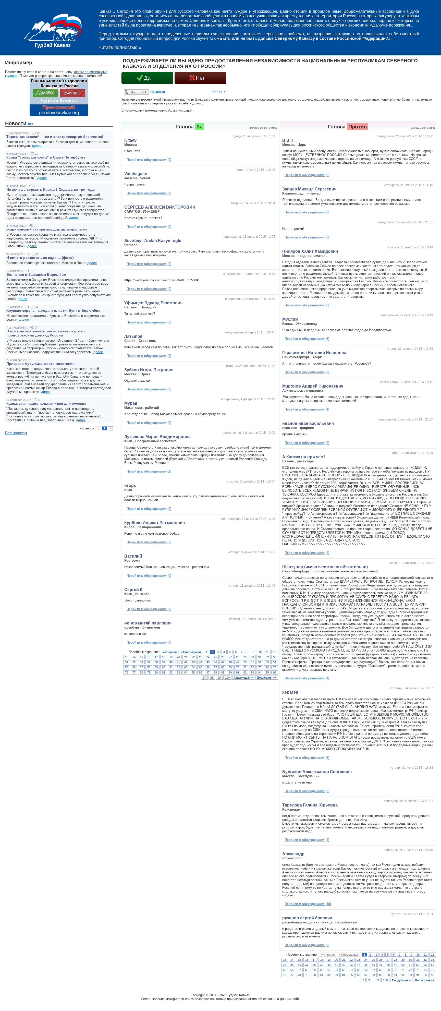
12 (274, 652)
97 (204, 677)
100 (227, 677)
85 (193, 672)
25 (215, 657)
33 (274, 657)
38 (156, 662)
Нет (200, 78)
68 (222, 667)
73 (259, 667)
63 (185, 667)
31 (259, 657)
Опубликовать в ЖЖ (130, 92)
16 (148, 657)
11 (267, 652)
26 (222, 657)
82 (171, 672)
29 (245, 657)
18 (163, 657)
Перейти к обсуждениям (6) (307, 339)
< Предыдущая (191, 652)
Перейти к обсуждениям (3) (307, 758)
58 (148, 667)
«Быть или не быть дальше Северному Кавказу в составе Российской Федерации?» (303, 38)
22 (193, 657)
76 (126, 672)
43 (193, 662)
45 (208, 662)
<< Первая (170, 652)
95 (267, 672)
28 (237, 657)
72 (252, 667)
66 (208, 667)
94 (259, 672)
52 (259, 662)
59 (156, 667)
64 (193, 667)
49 (237, 662)
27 (230, 657)
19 (171, 657)
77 (134, 672)
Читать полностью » (120, 47)
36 (141, 662)
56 (134, 667)
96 (274, 672)
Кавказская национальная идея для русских (46, 403)
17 (156, 657)
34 (126, 662)
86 (200, 672)
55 (126, 667)
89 (222, 672)
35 (134, 662)
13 (126, 657)
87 (208, 672)
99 (219, 677)
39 (163, 662)
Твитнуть (219, 91)
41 (178, 662)
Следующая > (243, 677)
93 (252, 672)
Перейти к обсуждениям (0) (149, 160)
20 (178, 657)
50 (245, 662)
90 (230, 672)
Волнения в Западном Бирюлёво (36, 274)
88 (215, 672)
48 (230, 662)
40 (171, 662)
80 (156, 672)
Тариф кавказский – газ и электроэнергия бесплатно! (54, 137)
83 (178, 672)
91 (237, 672)
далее (36, 146)
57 (141, 667)
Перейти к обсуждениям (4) (307, 840)
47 (222, 662)
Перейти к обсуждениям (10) (308, 904)
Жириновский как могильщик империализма (46, 229)
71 (245, 667)
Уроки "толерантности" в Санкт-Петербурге (45, 157)
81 (163, 672)
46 (215, 662)
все (30, 124)
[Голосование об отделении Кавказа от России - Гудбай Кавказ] (59, 115)
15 (141, 657)
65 (200, 667)
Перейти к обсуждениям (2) (149, 471)
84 (185, 672)
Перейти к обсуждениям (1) (307, 409)
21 (185, 657)
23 (200, 657)
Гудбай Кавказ (53, 45)
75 (274, 667)
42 (185, 662)
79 (148, 672)
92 (245, 672)
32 (267, 657)
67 (215, 667)
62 (178, 667)
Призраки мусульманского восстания (40, 364)
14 (134, 657)
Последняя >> (266, 677)
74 (267, 667)
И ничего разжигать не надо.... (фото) (40, 258)
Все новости (16, 433)
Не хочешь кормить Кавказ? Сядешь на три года (50, 189)
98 (211, 677)
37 (148, 662)
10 (260, 652)
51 (252, 662)
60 (163, 667)
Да (147, 78)
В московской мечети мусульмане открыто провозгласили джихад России (45, 333)
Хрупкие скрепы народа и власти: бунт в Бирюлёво (53, 310)
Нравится (157, 91)
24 (208, 657)
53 (267, 662)
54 (274, 662)
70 (237, 667)
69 (230, 667)
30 (252, 657)
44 (200, 662)
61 (171, 667)
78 (141, 672)
